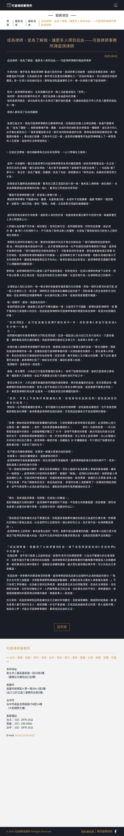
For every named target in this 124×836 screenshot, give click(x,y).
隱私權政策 (87, 831)
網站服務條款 (104, 831)
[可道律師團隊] (116, 831)
